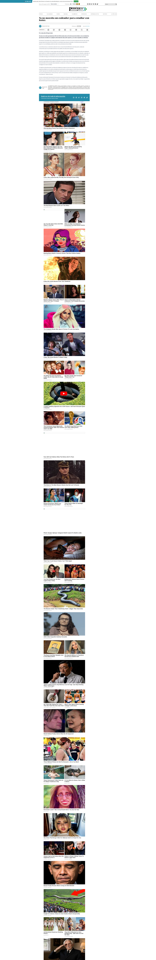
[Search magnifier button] (116, 4)
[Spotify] (95, 4)
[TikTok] (97, 4)
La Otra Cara (114, 14)
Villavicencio (50, 14)
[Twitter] (91, 4)
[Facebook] (87, 4)
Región (58, 14)
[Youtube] (93, 4)
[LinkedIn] (65, 30)
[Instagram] (89, 4)
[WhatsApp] (59, 30)
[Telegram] (70, 30)
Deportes (105, 14)
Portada (41, 14)
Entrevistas (84, 14)
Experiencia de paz (95, 14)
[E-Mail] (76, 30)
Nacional (66, 14)
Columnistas (74, 14)
